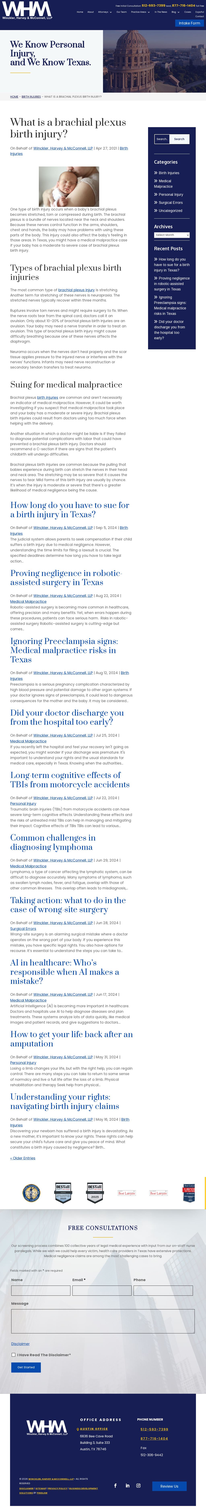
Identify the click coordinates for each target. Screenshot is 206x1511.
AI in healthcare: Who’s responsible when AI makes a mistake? (64, 972)
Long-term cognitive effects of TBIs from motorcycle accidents (70, 780)
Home (80, 12)
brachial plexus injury (76, 290)
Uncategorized (170, 211)
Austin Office (94, 1429)
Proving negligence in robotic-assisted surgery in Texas (66, 578)
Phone (140, 1279)
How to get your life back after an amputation (71, 1039)
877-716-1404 (183, 5)
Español (200, 12)
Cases (187, 12)
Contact (200, 16)
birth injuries (47, 397)
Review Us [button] (169, 1486)
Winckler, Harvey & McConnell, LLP (63, 148)
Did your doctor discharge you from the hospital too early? (67, 718)
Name (17, 1279)
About (91, 12)
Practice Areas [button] (138, 12)
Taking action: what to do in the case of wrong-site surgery (68, 905)
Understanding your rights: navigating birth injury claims (64, 1102)
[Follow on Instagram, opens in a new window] (138, 1486)
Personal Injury (23, 803)
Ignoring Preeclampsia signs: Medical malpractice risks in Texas (64, 650)
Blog (174, 12)
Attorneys (103, 12)
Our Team (122, 12)
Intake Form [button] (189, 23)
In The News (161, 12)
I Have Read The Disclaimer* (44, 1354)
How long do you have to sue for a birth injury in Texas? (69, 510)
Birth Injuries (169, 173)
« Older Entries (22, 1158)
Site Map (40, 1488)
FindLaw (42, 1492)
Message (20, 1303)
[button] (202, 1482)
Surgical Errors (23, 928)
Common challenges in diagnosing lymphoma (53, 843)
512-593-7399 (153, 5)
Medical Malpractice (28, 601)
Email (79, 1279)
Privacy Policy (57, 1488)
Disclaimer (20, 1343)
